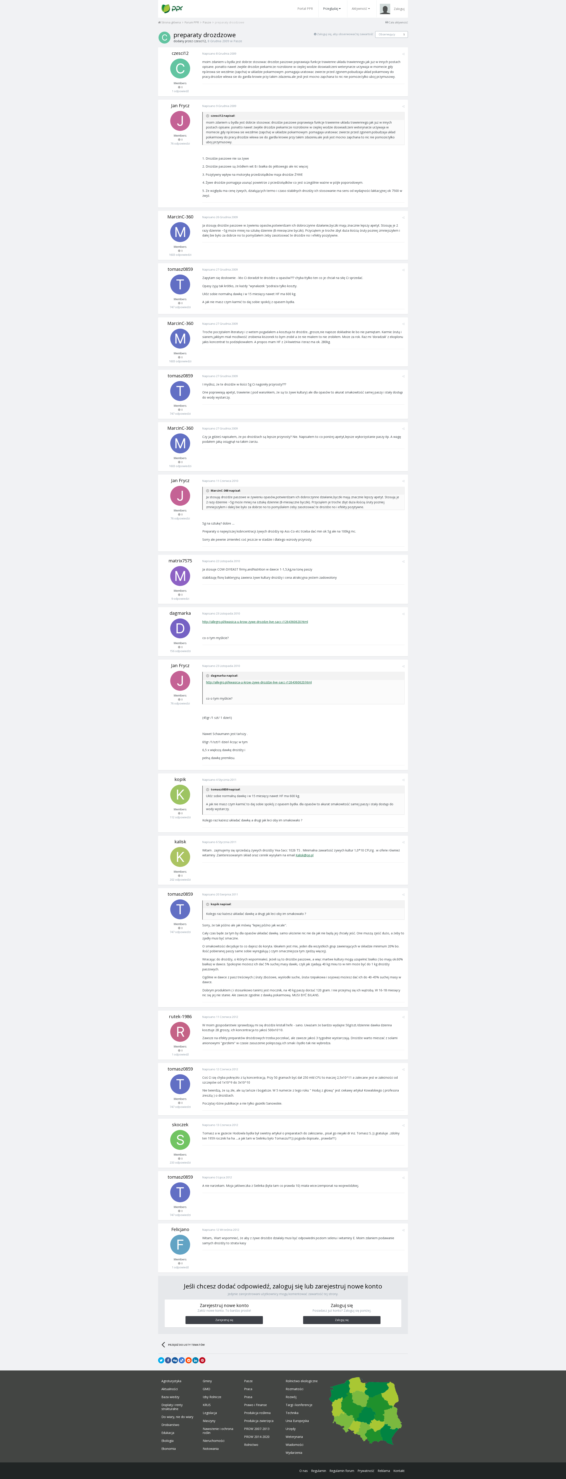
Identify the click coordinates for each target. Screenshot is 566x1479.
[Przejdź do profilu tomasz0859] (180, 284)
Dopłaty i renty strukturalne (172, 1407)
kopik (180, 779)
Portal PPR (305, 8)
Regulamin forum (341, 1471)
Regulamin (318, 1471)
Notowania (211, 1449)
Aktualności (169, 1389)
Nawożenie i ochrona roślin (218, 1431)
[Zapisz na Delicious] (182, 1360)
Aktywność (359, 8)
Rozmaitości (294, 1389)
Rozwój (291, 1397)
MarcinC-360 (180, 217)
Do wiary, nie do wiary (177, 1417)
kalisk (180, 842)
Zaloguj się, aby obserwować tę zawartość (345, 34)
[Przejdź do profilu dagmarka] (180, 628)
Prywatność (366, 1471)
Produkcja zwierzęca (258, 1421)
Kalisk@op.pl (305, 855)
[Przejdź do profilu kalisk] (180, 857)
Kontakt (399, 1471)
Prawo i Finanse (255, 1405)
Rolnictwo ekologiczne (302, 1381)
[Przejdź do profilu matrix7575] (180, 576)
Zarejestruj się (224, 1320)
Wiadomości (294, 1445)
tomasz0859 (180, 269)
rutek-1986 (180, 1016)
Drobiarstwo (170, 1425)
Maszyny (209, 1421)
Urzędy (291, 1429)
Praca (248, 1389)
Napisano (219, 53)
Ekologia (167, 1441)
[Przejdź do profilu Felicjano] (180, 1245)
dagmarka (180, 613)
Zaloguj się (342, 1320)
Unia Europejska (297, 1421)
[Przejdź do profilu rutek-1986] (180, 1032)
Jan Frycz (180, 106)
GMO (206, 1389)
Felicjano (180, 1229)
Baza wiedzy (170, 1397)
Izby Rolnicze (212, 1397)
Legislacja (210, 1413)
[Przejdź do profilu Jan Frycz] (180, 121)
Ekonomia (168, 1449)
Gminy (207, 1381)
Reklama (384, 1471)
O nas (303, 1471)
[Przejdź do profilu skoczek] (180, 1140)
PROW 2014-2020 (257, 1437)
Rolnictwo (251, 1445)
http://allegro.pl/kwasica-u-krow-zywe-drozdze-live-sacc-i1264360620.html (255, 622)
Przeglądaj (330, 8)
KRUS (207, 1405)
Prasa (248, 1397)
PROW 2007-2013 (257, 1429)
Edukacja (167, 1433)
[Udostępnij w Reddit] (188, 1360)
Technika (292, 1413)
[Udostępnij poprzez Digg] (175, 1360)
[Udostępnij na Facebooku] (168, 1360)
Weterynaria (294, 1437)
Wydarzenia (294, 1453)
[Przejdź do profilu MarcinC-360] (180, 232)
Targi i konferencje (299, 1405)
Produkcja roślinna (257, 1413)
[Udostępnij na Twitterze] (161, 1360)
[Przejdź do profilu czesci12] (164, 38)
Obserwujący (387, 34)
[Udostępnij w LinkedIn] (195, 1360)
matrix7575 (180, 561)
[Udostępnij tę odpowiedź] (403, 54)
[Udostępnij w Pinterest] (202, 1360)
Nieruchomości (213, 1441)
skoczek (180, 1125)
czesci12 (200, 41)
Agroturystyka (171, 1381)
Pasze (237, 41)
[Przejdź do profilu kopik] (180, 795)
